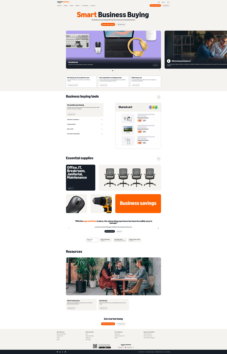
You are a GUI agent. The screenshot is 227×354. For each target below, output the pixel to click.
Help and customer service (119, 335)
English (163, 2)
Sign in (168, 2)
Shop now (156, 65)
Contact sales (166, 5)
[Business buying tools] (158, 97)
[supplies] (158, 158)
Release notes (88, 337)
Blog (86, 333)
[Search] (159, 2)
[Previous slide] (68, 228)
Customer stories (60, 335)
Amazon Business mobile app (149, 337)
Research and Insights (90, 335)
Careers (58, 339)
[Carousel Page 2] (114, 70)
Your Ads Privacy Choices (149, 351)
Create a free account (155, 5)
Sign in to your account (148, 335)
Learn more (102, 85)
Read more (102, 308)
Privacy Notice (141, 351)
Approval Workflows (109, 231)
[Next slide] (158, 228)
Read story (119, 231)
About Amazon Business (61, 333)
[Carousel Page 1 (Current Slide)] (112, 70)
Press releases (88, 339)
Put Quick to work (72, 85)
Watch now (70, 308)
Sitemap (116, 337)
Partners (58, 337)
